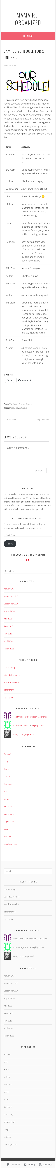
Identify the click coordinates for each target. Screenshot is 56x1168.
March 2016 (9, 648)
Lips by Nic (8, 697)
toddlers (7, 836)
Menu (30, 36)
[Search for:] (28, 570)
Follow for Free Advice (28, 518)
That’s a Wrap (10, 667)
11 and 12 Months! (12, 674)
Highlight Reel (43, 420)
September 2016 (11, 603)
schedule (23, 408)
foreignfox (17, 716)
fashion (7, 776)
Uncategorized (10, 843)
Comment (38, 470)
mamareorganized (21, 725)
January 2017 (10, 588)
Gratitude (8, 784)
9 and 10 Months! (11, 682)
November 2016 (11, 596)
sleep (6, 829)
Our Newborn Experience (36, 716)
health (6, 791)
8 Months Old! (10, 689)
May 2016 (8, 633)
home (6, 799)
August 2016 (9, 611)
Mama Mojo (9, 814)
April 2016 (8, 641)
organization (26, 404)
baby (6, 761)
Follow (10, 543)
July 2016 (8, 618)
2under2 (16, 404)
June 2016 (8, 626)
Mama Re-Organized (28, 19)
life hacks (8, 806)
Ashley (15, 734)
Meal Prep (11, 420)
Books (6, 769)
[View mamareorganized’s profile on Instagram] (27, 560)
